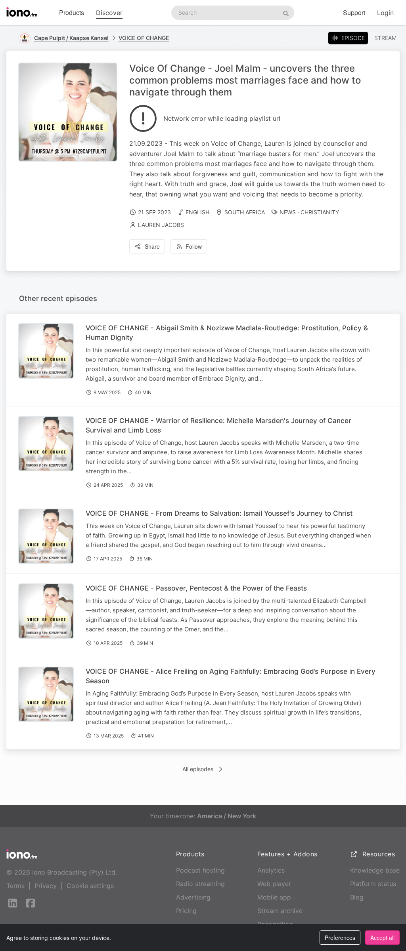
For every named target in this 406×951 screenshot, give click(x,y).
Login (385, 13)
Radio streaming (200, 884)
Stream (385, 37)
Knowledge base (375, 870)
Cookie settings (90, 886)
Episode (353, 37)
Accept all (382, 937)
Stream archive (280, 911)
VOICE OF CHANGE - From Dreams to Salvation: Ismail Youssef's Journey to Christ (219, 513)
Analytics (271, 870)
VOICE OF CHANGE (144, 37)
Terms (15, 886)
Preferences (340, 937)
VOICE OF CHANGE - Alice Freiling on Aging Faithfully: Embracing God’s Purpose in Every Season (230, 676)
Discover (109, 13)
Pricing (186, 911)
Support (354, 12)
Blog (357, 897)
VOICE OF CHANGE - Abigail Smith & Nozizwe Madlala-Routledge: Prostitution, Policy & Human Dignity (227, 332)
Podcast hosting (200, 870)
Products (71, 12)
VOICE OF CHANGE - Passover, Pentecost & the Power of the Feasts (196, 588)
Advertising (193, 897)
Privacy (45, 886)
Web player (274, 884)
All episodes (197, 769)
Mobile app (274, 897)
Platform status (373, 884)
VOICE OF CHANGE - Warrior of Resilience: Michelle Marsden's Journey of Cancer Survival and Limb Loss (218, 425)
